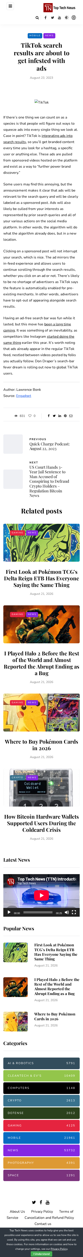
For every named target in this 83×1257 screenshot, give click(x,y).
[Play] (9, 912)
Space (41, 1175)
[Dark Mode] (66, 17)
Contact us (43, 1223)
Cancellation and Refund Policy (49, 1217)
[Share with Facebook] (49, 416)
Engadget (23, 395)
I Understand (41, 1254)
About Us (17, 1211)
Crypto (17, 777)
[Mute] (67, 912)
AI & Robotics (41, 1063)
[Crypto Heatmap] (73, 17)
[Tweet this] (54, 416)
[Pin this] (65, 416)
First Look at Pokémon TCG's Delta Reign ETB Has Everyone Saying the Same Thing (41, 578)
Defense (41, 1113)
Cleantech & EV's (41, 1076)
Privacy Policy (42, 1211)
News (49, 35)
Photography (41, 1163)
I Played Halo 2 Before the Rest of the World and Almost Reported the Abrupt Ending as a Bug (41, 663)
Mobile (35, 35)
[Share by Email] (71, 416)
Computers (41, 1088)
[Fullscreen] (74, 912)
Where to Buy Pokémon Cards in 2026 (41, 744)
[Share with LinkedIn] (60, 416)
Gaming (17, 532)
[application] (41, 895)
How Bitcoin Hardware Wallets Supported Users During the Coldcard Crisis (41, 823)
